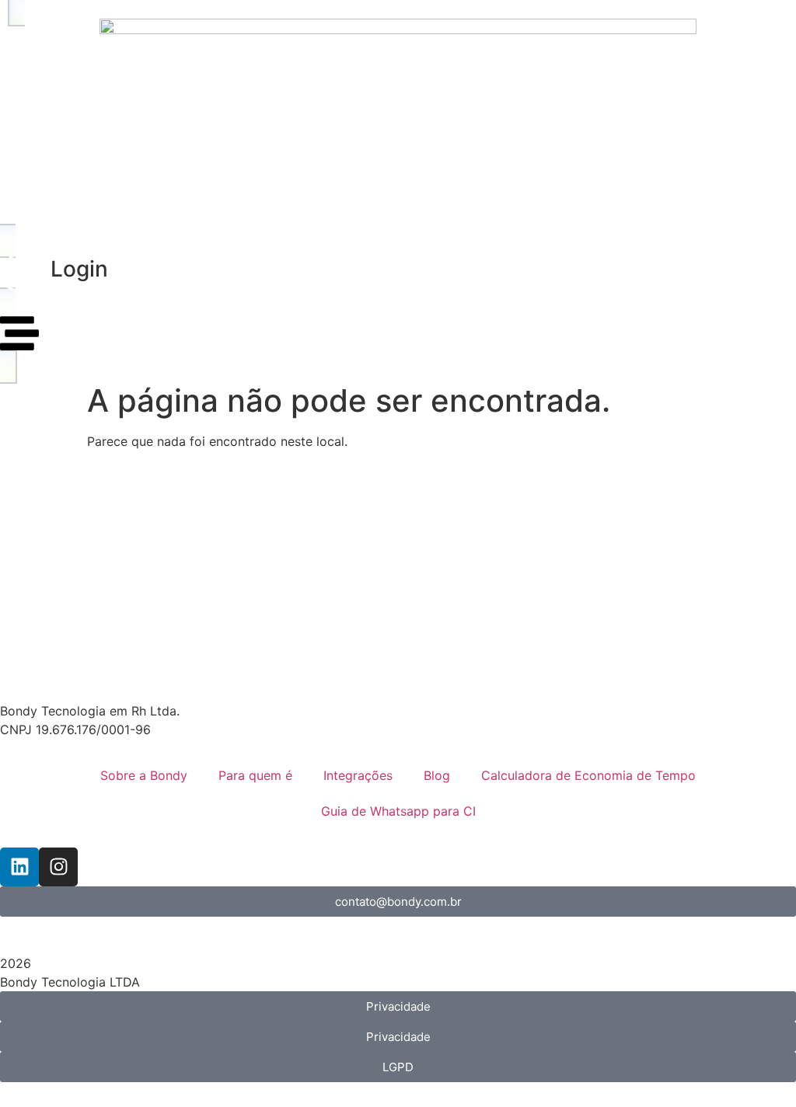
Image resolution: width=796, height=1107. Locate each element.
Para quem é (255, 775)
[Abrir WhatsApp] (757, 1067)
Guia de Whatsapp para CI (398, 811)
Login (79, 269)
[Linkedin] (19, 867)
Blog (437, 775)
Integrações (358, 775)
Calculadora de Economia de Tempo (588, 775)
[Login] (19, 272)
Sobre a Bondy (143, 775)
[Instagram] (58, 867)
